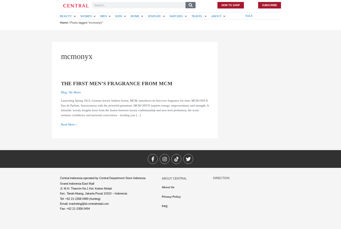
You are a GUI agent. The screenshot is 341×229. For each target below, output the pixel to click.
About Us (168, 187)
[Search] (190, 5)
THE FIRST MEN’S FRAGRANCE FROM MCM (116, 83)
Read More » (69, 124)
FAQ (165, 206)
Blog (64, 92)
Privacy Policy (171, 196)
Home (64, 22)
